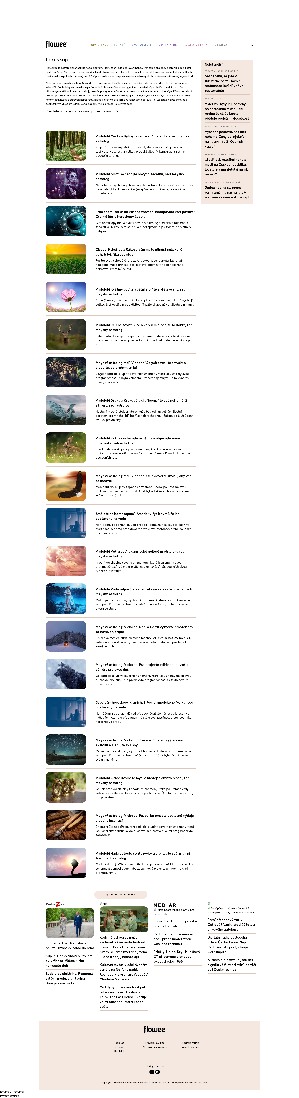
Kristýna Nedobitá (228, 71)
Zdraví (209, 127)
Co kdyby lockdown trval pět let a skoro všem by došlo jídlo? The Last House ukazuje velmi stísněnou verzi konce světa (123, 997)
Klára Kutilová (232, 182)
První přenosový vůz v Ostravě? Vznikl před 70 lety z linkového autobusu (231, 924)
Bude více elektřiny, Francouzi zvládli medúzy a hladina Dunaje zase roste (70, 978)
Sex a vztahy (213, 182)
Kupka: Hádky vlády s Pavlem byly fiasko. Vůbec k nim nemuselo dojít (69, 961)
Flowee (57, 45)
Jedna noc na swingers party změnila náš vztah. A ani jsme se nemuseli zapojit (227, 192)
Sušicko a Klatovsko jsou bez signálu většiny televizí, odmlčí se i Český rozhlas (232, 965)
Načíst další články (123, 894)
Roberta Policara (100, 87)
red (219, 99)
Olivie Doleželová (227, 154)
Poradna (210, 71)
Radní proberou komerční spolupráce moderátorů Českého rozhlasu (173, 939)
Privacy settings (9, 1096)
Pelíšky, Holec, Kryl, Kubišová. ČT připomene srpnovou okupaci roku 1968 (177, 956)
